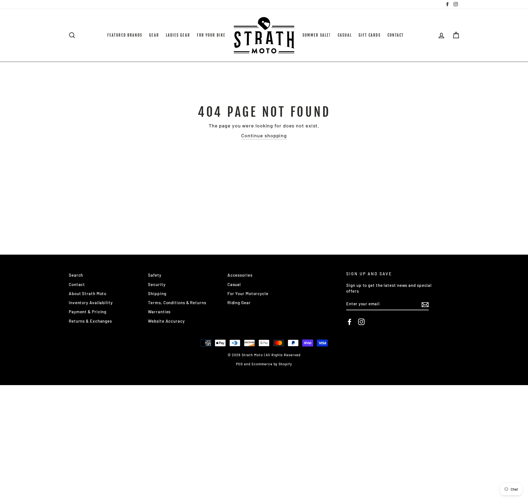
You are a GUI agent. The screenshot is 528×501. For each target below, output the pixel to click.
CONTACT (395, 35)
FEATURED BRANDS (124, 35)
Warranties (159, 311)
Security (156, 284)
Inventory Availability (91, 302)
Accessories (239, 275)
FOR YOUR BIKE (211, 35)
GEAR (154, 35)
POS (239, 364)
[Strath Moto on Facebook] (349, 321)
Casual (234, 284)
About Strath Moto (87, 293)
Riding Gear (239, 302)
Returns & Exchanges (90, 320)
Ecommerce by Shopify (272, 364)
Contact (77, 284)
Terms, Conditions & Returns (177, 302)
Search (76, 275)
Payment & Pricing (87, 311)
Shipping (157, 293)
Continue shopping (264, 135)
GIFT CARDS (370, 35)
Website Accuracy (166, 320)
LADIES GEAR (178, 35)
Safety (154, 275)
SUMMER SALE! (316, 35)
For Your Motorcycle (247, 293)
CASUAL (345, 35)
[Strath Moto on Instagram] (361, 321)
